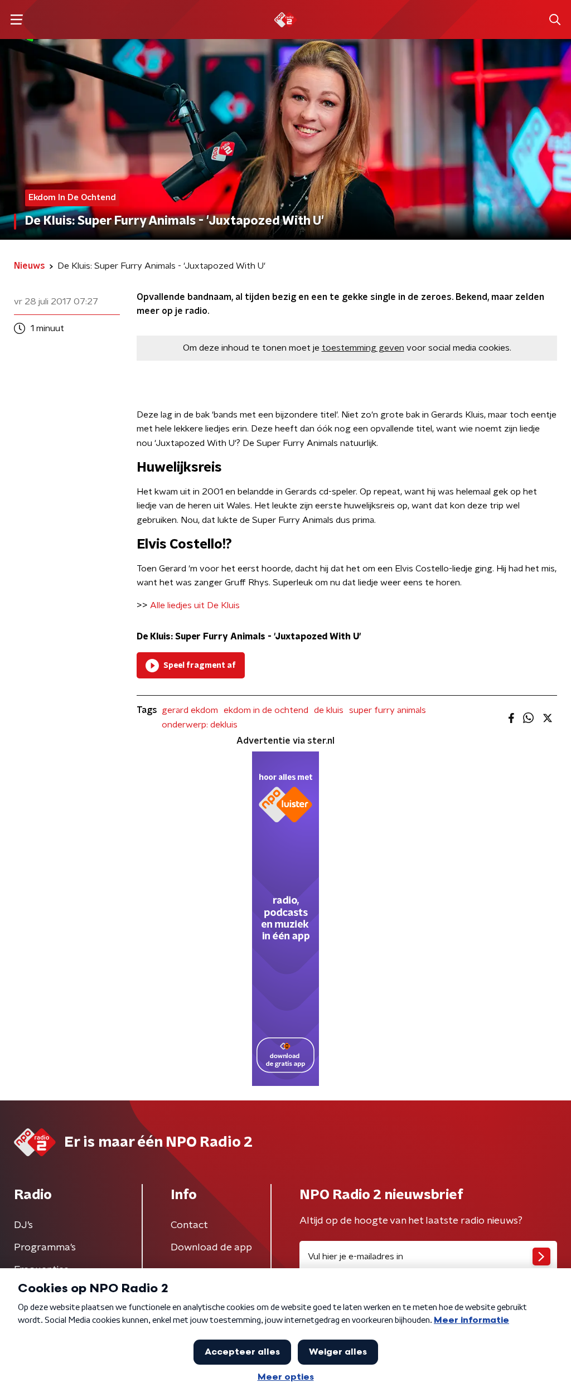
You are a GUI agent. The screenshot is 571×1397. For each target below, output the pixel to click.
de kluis (328, 710)
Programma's (45, 1248)
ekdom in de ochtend (266, 710)
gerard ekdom (190, 710)
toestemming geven (363, 347)
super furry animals (387, 710)
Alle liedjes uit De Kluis (195, 605)
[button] (16, 19)
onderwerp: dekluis (200, 724)
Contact (189, 1225)
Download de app (211, 1248)
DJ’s (23, 1225)
